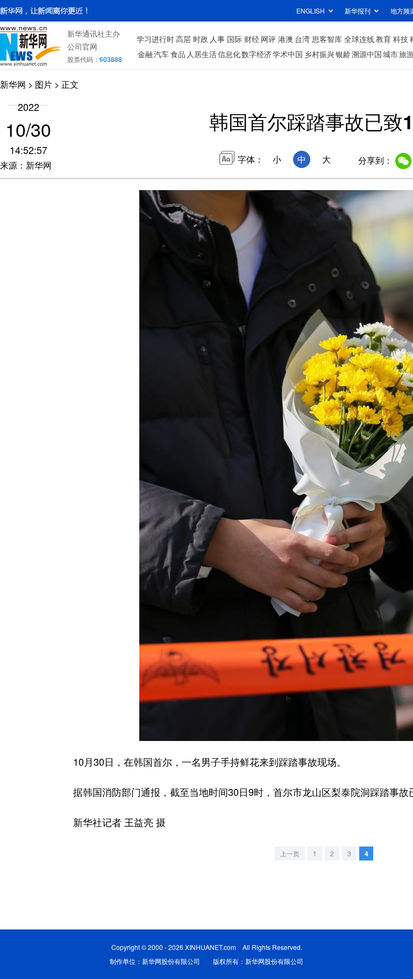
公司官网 (82, 46)
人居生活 (202, 53)
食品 (178, 53)
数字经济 (256, 53)
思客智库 (327, 38)
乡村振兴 (319, 53)
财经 (251, 38)
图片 (43, 84)
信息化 (229, 53)
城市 (390, 53)
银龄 (343, 53)
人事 (217, 38)
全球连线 (359, 38)
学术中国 (288, 53)
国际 (234, 38)
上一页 (290, 853)
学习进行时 (155, 38)
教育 (383, 38)
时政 (200, 38)
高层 (183, 38)
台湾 (302, 38)
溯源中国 (367, 53)
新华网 (13, 84)
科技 (400, 38)
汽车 (161, 53)
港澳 (285, 38)
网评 (268, 38)
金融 (145, 53)
